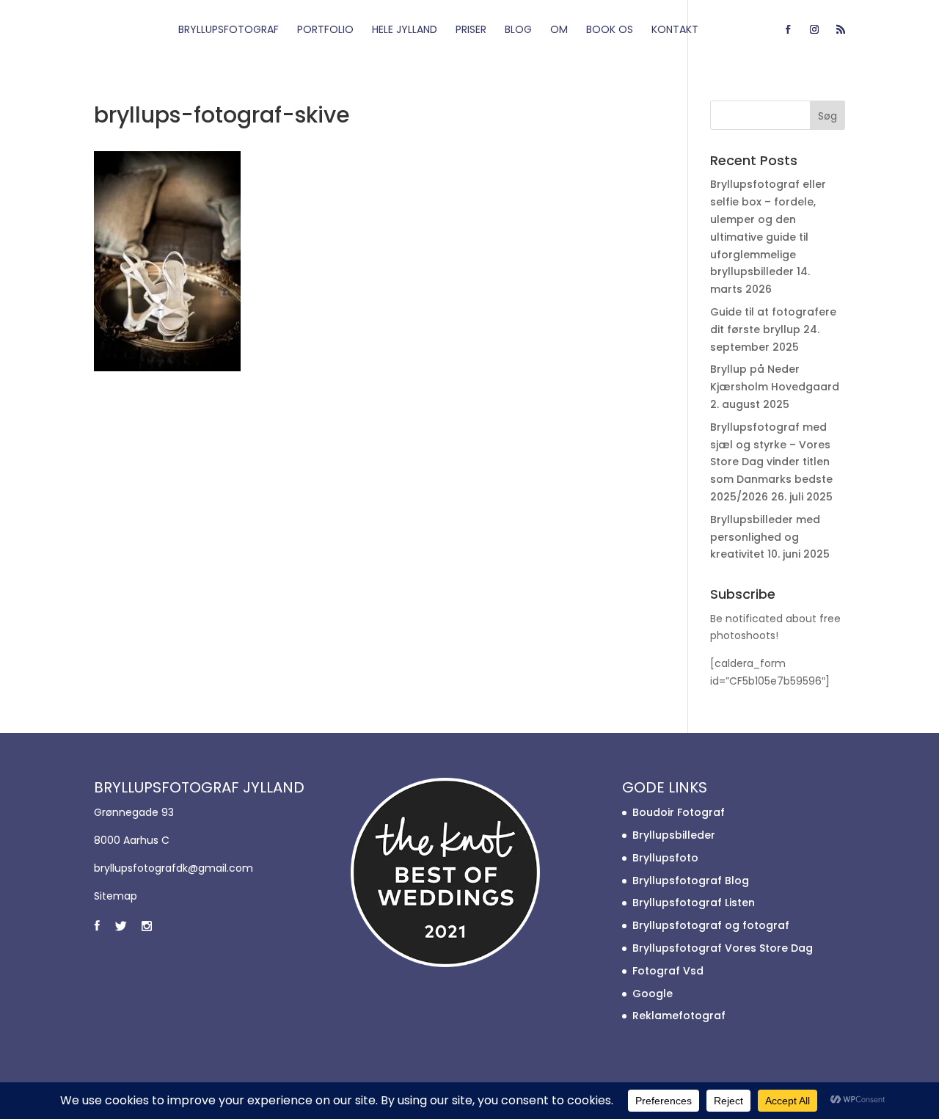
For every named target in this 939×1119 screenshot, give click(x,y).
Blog (518, 30)
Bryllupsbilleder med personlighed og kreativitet (765, 537)
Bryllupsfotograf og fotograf (710, 925)
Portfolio (325, 30)
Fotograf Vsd (668, 970)
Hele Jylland (404, 30)
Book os (609, 30)
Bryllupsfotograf (228, 30)
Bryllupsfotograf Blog (690, 880)
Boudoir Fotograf (678, 812)
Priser (471, 30)
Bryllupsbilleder (673, 835)
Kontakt (674, 30)
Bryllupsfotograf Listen (693, 902)
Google (652, 993)
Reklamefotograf (679, 1015)
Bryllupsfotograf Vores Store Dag (722, 948)
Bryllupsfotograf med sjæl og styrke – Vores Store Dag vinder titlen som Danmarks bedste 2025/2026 (771, 462)
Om (559, 30)
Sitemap (115, 896)
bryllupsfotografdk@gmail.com (173, 868)
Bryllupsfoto (665, 857)
